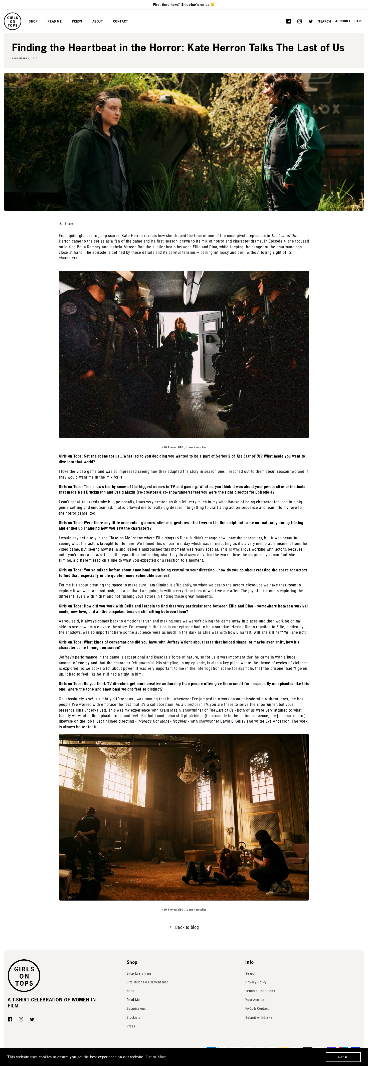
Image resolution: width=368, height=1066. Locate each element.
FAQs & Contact (257, 1008)
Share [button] (69, 224)
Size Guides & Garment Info (147, 982)
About (131, 991)
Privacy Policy (255, 982)
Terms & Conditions (260, 991)
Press (131, 1026)
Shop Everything (139, 973)
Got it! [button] (343, 1057)
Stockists (133, 1017)
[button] (324, 21)
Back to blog (187, 927)
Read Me (133, 1000)
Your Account (255, 1000)
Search (250, 973)
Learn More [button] (156, 1057)
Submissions (136, 1008)
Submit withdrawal (259, 1017)
